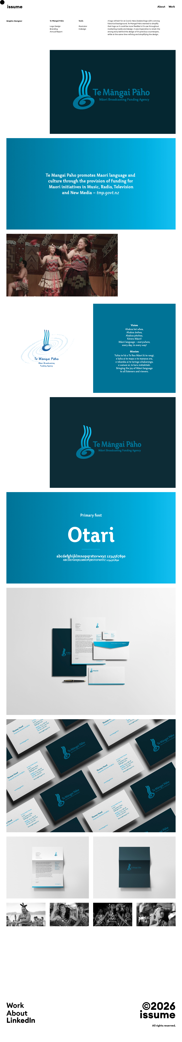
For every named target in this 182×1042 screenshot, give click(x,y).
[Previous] (81, 442)
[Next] (144, 442)
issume (14, 7)
